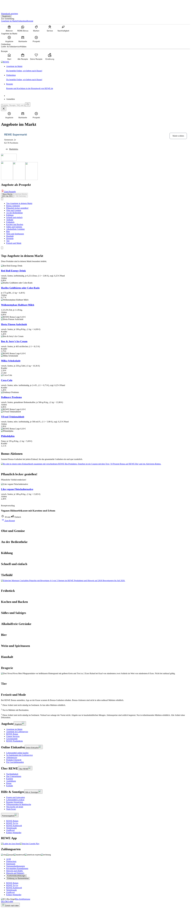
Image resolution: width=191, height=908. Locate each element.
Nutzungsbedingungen (15, 866)
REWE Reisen (12, 821)
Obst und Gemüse (13, 210)
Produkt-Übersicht (13, 760)
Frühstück (10, 222)
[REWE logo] (5, 62)
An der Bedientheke (14, 213)
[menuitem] (9, 28)
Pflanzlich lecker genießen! (17, 208)
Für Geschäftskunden (15, 762)
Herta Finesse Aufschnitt (14, 324)
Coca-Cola (6, 380)
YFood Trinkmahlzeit (12, 416)
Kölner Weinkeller (13, 832)
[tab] (7, 195)
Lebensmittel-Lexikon (15, 800)
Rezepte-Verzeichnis (14, 802)
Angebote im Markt (14, 729)
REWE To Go (12, 823)
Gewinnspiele (12, 739)
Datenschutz (11, 861)
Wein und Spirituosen (15, 234)
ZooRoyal (10, 830)
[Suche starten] (27, 104)
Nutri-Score (11, 809)
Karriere (9, 779)
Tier (7, 241)
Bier (8, 231)
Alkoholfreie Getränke (15, 229)
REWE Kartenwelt (14, 825)
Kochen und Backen (14, 224)
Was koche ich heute (14, 807)
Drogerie (10, 238)
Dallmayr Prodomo (11, 397)
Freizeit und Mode (13, 243)
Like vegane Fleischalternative (17, 489)
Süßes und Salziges (14, 227)
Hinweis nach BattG (14, 871)
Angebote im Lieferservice (17, 732)
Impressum (10, 864)
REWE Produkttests (14, 741)
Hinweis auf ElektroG (15, 873)
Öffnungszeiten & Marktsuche (18, 804)
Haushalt (10, 236)
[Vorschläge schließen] (3, 109)
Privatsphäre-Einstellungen (17, 868)
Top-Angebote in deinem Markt (19, 203)
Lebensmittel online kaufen (17, 753)
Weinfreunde (11, 828)
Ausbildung (11, 781)
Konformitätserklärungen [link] (16, 876)
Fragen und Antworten (15, 797)
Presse (8, 783)
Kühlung (10, 215)
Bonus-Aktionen (13, 206)
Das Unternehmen (13, 776)
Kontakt (9, 786)
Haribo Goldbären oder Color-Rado (20, 287)
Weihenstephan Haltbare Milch (17, 304)
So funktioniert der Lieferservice (19, 755)
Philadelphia (8, 436)
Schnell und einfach (14, 217)
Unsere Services (12, 736)
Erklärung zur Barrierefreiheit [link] (18, 878)
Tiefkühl (9, 220)
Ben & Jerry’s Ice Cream (14, 341)
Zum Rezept (9, 521)
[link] (98, 68)
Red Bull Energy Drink (13, 270)
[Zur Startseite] (10, 5)
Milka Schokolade (10, 360)
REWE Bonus (12, 734)
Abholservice (11, 757)
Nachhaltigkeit (12, 774)
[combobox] (13, 105)
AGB (8, 859)
